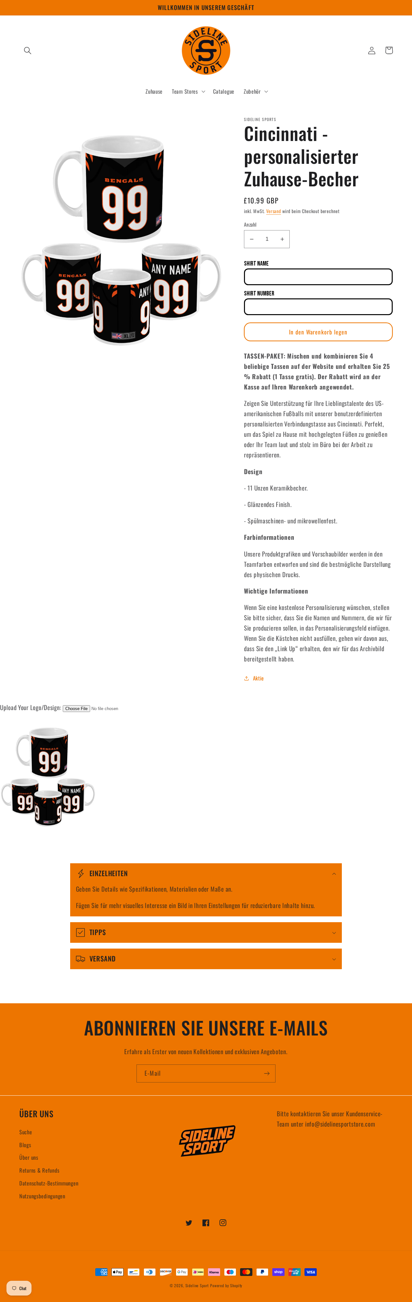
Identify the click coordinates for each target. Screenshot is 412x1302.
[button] (27, 50)
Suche (25, 1132)
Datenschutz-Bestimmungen (48, 1183)
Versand (273, 211)
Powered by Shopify (226, 1285)
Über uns (28, 1157)
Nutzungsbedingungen (42, 1196)
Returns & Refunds (39, 1170)
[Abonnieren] (266, 1073)
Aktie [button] (258, 678)
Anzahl (250, 224)
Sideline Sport (197, 1285)
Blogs (25, 1145)
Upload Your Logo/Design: (30, 707)
